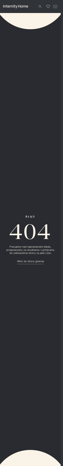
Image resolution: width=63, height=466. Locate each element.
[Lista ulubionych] (48, 6)
